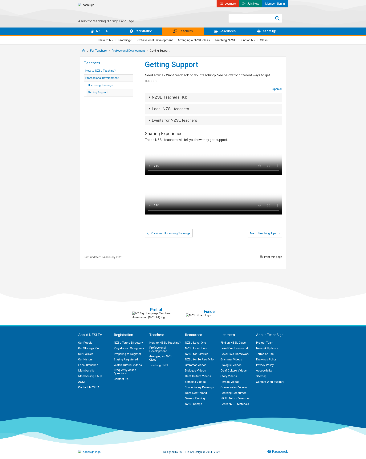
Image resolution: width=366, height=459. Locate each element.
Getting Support (98, 92)
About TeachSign (269, 335)
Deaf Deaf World (196, 393)
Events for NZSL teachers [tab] (174, 120)
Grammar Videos (195, 365)
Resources (227, 31)
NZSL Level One (195, 342)
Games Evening (195, 398)
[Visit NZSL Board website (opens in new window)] (210, 315)
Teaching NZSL (225, 40)
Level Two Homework (235, 354)
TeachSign (268, 31)
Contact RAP (122, 379)
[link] (271, 257)
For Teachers (98, 50)
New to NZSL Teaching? (115, 40)
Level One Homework (235, 348)
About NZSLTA (90, 335)
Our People (85, 342)
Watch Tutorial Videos (128, 365)
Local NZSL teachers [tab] (170, 109)
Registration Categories (129, 348)
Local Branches (88, 365)
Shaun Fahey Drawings (199, 387)
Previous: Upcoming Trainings (170, 233)
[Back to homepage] (106, 11)
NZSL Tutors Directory (128, 342)
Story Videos (229, 376)
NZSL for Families (196, 354)
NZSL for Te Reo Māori (200, 359)
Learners (230, 3)
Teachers (185, 31)
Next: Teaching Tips (263, 233)
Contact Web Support (270, 382)
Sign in (275, 3)
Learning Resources (233, 393)
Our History (85, 359)
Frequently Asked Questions (125, 371)
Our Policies (85, 354)
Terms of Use (265, 354)
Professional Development (154, 40)
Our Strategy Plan (89, 348)
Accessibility (264, 370)
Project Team (264, 342)
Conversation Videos (234, 387)
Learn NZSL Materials (235, 404)
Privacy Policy (265, 365)
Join (253, 3)
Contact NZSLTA (89, 387)
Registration (143, 31)
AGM (81, 382)
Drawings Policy (266, 359)
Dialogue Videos (195, 370)
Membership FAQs (90, 376)
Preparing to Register (127, 354)
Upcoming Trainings (100, 85)
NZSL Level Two (196, 348)
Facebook (280, 451)
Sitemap (261, 376)
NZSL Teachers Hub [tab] (169, 97)
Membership (86, 370)
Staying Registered (126, 359)
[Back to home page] (97, 452)
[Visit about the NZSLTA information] (156, 315)
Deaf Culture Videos (198, 376)
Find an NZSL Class (254, 40)
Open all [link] (277, 89)
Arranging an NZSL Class (161, 358)
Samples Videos (195, 382)
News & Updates (267, 348)
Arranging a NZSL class (194, 40)
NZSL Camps (193, 404)
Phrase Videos (230, 382)
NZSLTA (101, 31)
